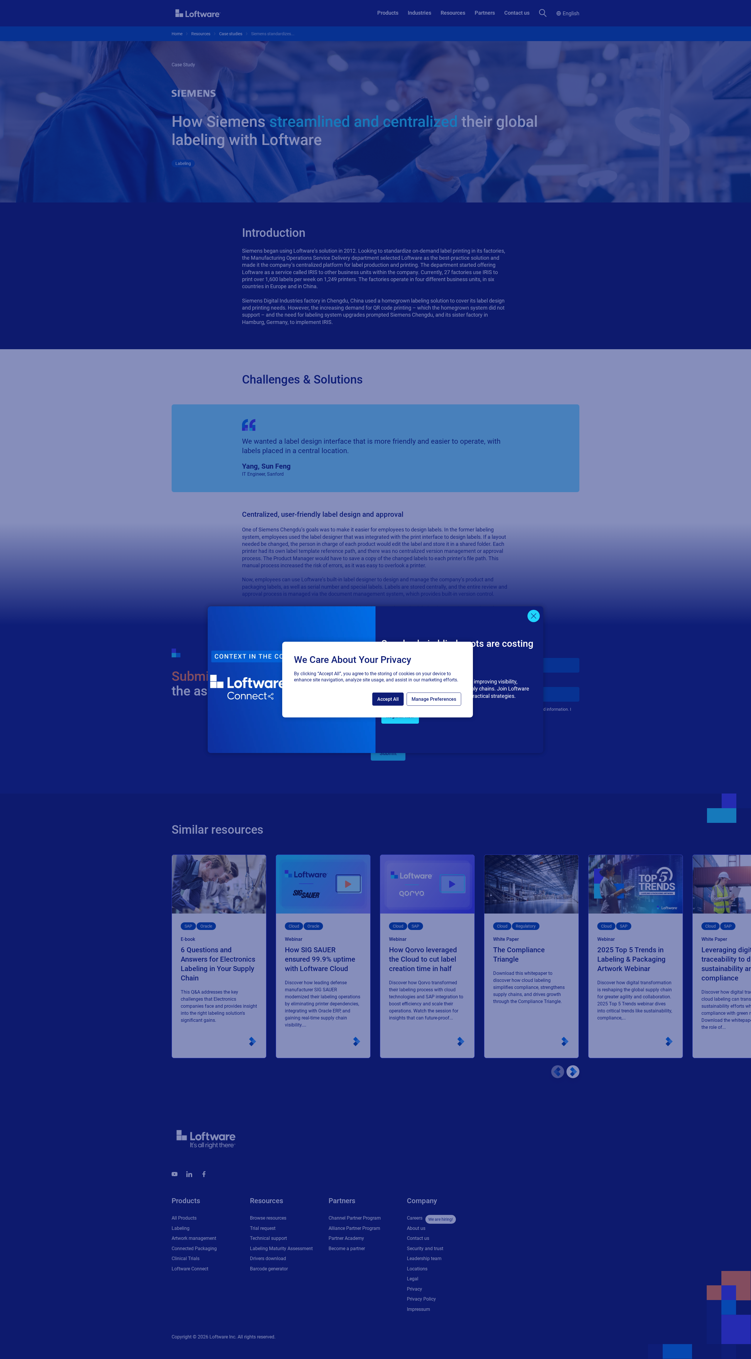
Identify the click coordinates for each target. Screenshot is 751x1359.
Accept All (388, 699)
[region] (377, 679)
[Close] (533, 616)
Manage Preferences (434, 699)
